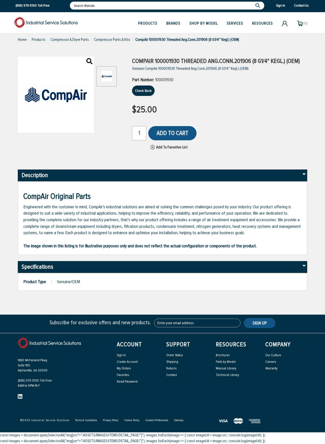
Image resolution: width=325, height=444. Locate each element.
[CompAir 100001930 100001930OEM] (89, 61)
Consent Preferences (156, 420)
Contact (171, 375)
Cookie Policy (131, 420)
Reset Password (127, 381)
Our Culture (273, 355)
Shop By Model (203, 23)
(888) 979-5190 (26, 5)
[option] (106, 79)
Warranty (271, 368)
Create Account (127, 362)
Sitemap (178, 420)
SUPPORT (178, 344)
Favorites (123, 375)
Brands (173, 23)
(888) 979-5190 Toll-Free (35, 380)
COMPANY (278, 344)
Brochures (223, 355)
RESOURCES (231, 344)
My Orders (124, 368)
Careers (270, 362)
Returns (171, 368)
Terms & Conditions (86, 420)
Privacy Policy (110, 420)
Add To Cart (172, 133)
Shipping (172, 362)
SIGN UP (260, 323)
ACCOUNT (129, 344)
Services (235, 23)
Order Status (174, 355)
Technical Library (227, 375)
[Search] (258, 6)
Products (147, 23)
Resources (262, 23)
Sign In (121, 355)
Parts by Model (226, 362)
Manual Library (226, 368)
